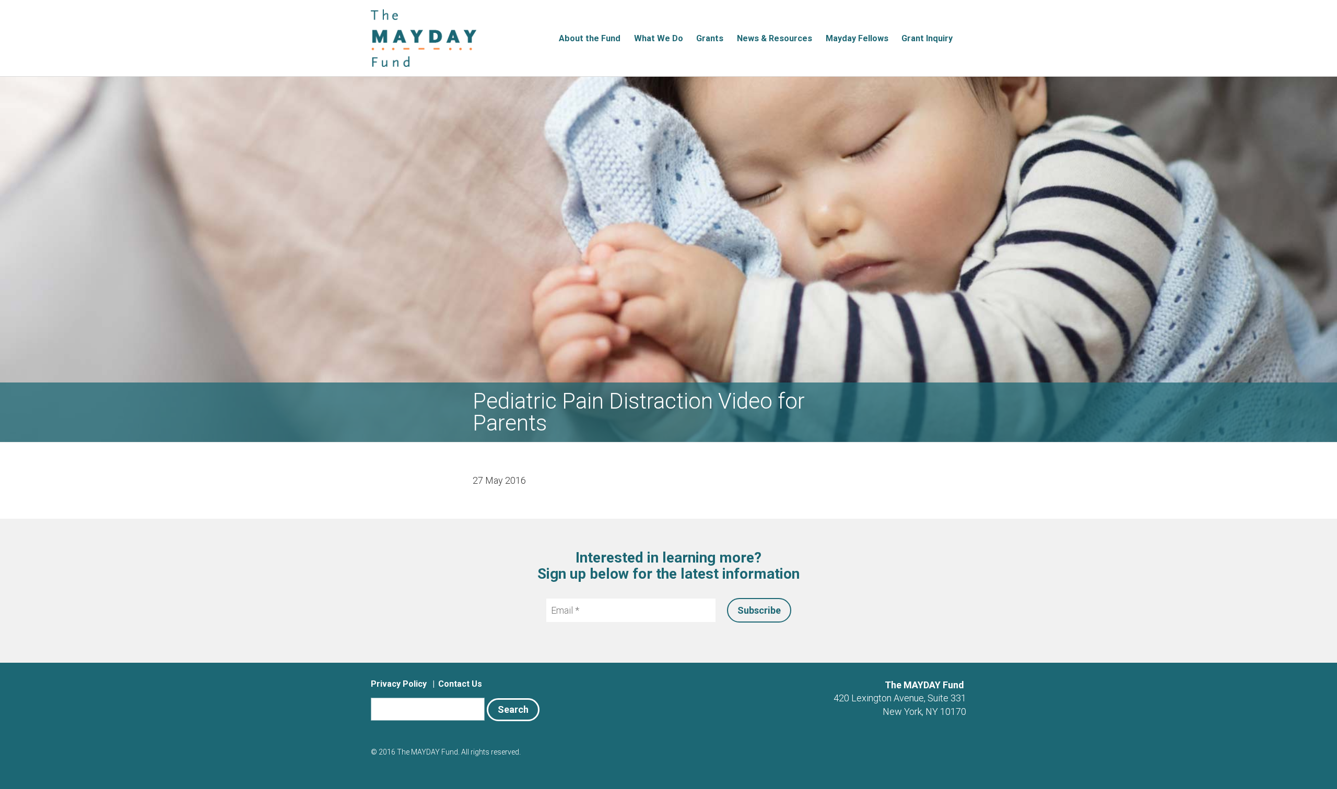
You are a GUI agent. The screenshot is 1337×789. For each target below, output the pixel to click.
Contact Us (460, 684)
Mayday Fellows (857, 38)
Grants (709, 38)
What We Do (658, 38)
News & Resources (774, 38)
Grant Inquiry (927, 38)
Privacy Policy (399, 684)
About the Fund (589, 38)
